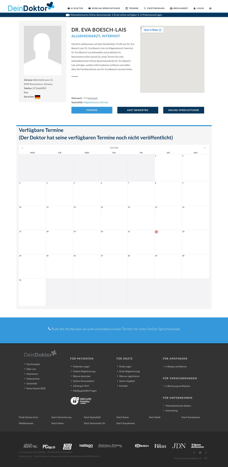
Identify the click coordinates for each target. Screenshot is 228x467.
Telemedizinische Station (178, 405)
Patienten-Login (81, 366)
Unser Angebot (127, 381)
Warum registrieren (129, 376)
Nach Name (123, 417)
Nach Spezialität (92, 417)
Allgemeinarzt (85, 36)
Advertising (172, 410)
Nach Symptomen (191, 417)
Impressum (32, 373)
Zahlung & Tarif (81, 385)
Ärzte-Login (125, 366)
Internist (111, 36)
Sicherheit (32, 383)
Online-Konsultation (83, 381)
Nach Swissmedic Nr (94, 423)
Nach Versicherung (61, 417)
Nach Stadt (154, 417)
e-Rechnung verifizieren (178, 386)
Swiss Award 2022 (36, 388)
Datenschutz (33, 378)
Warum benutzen (82, 376)
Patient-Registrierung (84, 371)
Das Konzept (33, 364)
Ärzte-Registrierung (129, 371)
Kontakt (123, 385)
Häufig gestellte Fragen (85, 390)
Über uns (31, 369)
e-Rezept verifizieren (176, 366)
